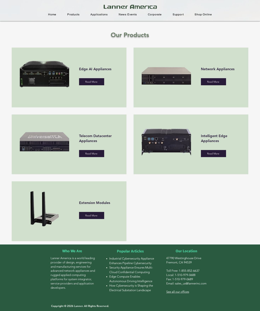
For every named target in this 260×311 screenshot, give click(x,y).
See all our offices (177, 291)
